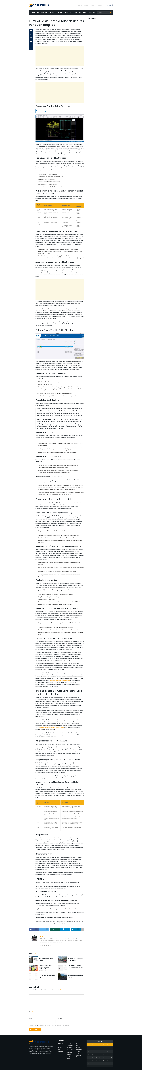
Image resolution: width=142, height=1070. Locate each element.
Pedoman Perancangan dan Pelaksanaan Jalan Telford (46, 958)
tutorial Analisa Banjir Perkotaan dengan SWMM (51, 728)
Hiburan (60, 1056)
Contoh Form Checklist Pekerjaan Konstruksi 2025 (75, 966)
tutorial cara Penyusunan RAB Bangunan (60, 681)
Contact (86, 5)
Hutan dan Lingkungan (70, 1044)
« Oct (88, 1066)
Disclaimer (91, 5)
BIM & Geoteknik (42, 12)
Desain (51, 12)
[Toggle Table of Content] (44, 111)
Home (33, 12)
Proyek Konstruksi (79, 1048)
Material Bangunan (69, 1055)
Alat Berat (60, 1044)
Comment (32, 993)
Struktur (92, 12)
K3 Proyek (59, 12)
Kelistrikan (69, 1052)
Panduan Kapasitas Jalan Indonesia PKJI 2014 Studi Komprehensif (75, 958)
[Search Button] (110, 12)
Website (60, 1018)
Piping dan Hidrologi (79, 1044)
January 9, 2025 (42, 962)
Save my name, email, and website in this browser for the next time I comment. (49, 1025)
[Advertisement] (60, 56)
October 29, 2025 (43, 979)
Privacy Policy (99, 5)
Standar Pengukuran (79, 1052)
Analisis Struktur (60, 1046)
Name (31, 1012)
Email (31, 1018)
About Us (80, 5)
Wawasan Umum (78, 1056)
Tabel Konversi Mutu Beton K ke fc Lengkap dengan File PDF (47, 975)
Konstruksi (77, 12)
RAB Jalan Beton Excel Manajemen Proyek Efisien (75, 974)
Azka (41, 936)
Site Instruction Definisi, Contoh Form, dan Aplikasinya (46, 967)
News (85, 12)
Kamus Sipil (67, 12)
